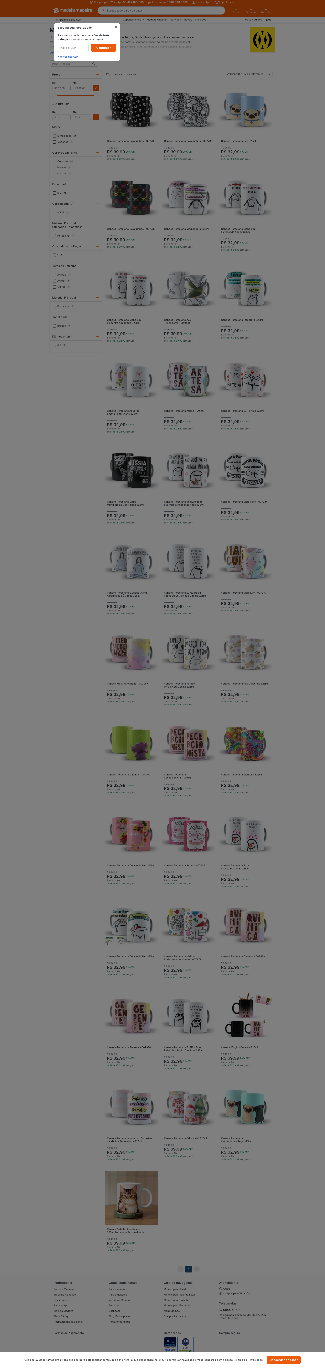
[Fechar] (116, 27)
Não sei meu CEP (68, 56)
